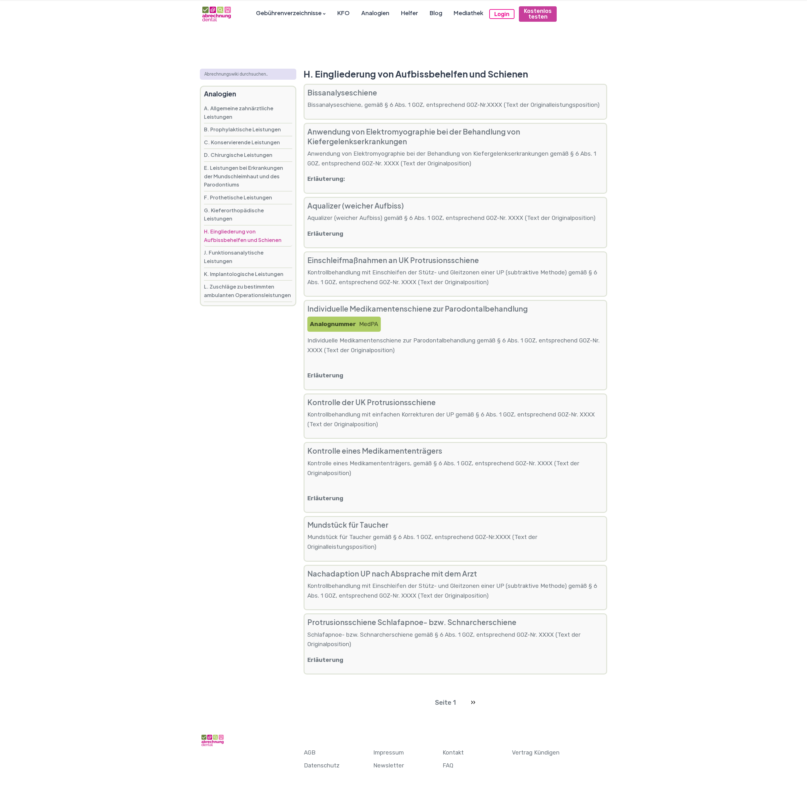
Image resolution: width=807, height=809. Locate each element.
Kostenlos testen (538, 14)
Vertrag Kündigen (536, 752)
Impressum (388, 752)
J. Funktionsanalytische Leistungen (234, 256)
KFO (343, 12)
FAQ (448, 765)
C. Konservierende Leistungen (242, 142)
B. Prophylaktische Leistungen (242, 129)
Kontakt (453, 752)
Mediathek (468, 12)
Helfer (409, 12)
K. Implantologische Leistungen (243, 274)
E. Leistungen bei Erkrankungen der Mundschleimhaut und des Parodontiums (243, 176)
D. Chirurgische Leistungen (238, 155)
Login (501, 14)
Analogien (375, 12)
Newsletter (388, 765)
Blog (436, 12)
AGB (310, 752)
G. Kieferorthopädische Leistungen (234, 214)
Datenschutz (322, 765)
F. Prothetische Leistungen (238, 197)
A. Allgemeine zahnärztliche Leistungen (238, 112)
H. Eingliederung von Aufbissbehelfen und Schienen (243, 235)
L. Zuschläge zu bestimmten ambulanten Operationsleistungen (247, 290)
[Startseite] (216, 13)
